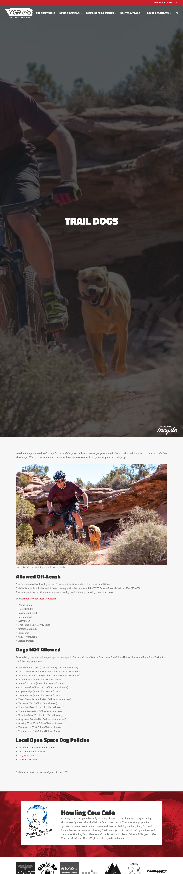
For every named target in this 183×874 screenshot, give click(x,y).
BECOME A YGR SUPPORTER (165, 2)
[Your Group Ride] (19, 13)
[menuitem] (166, 2)
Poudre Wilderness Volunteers (40, 598)
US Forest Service (27, 759)
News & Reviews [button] (69, 13)
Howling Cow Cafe (88, 812)
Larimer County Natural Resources (36, 747)
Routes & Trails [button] (130, 13)
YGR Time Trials (45, 13)
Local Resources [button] (158, 13)
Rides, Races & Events (100, 13)
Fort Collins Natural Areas (31, 751)
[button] (177, 13)
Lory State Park (26, 755)
